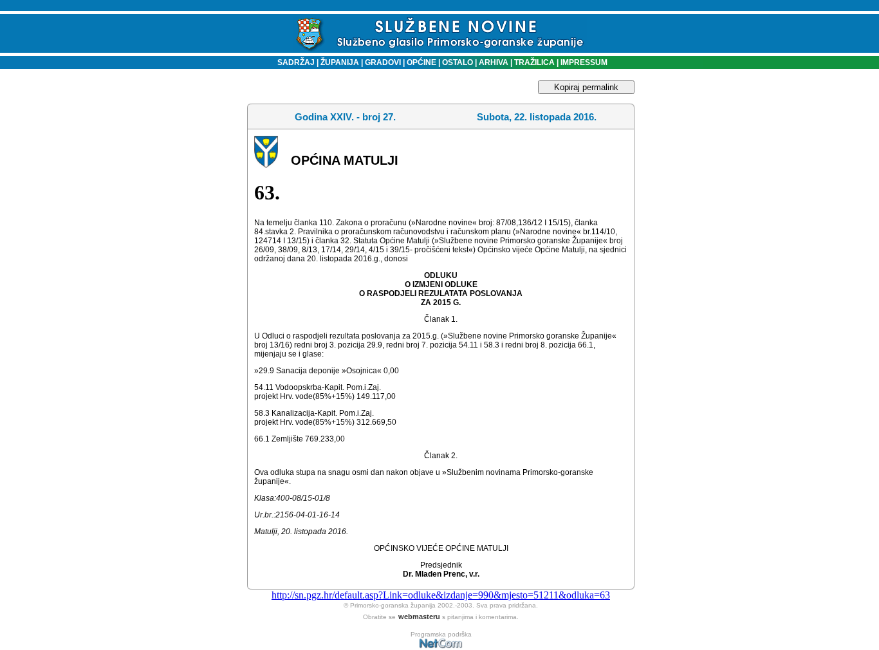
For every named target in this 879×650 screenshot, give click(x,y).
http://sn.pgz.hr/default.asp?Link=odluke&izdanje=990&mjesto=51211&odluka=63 (441, 595)
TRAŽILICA (533, 62)
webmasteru (419, 616)
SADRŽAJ (293, 62)
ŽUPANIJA (339, 62)
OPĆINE (421, 62)
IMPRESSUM (583, 62)
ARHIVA (492, 62)
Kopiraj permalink (586, 87)
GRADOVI (383, 62)
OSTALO (457, 62)
